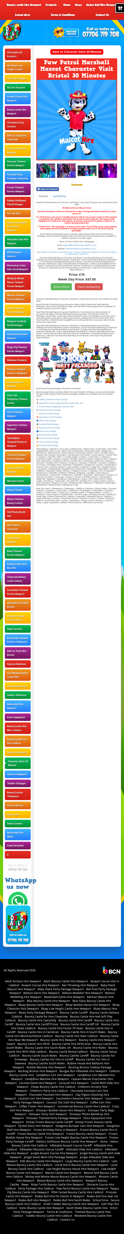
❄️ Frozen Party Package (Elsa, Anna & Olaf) (54, 406)
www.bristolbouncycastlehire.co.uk (81, 248)
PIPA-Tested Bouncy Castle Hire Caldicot (77, 1192)
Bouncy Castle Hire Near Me (17, 566)
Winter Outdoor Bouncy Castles (15, 501)
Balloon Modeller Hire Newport (82, 993)
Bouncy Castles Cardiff (73, 1055)
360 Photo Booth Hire (16, 514)
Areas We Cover (66, 252)
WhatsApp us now (20, 883)
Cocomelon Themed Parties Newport (17, 592)
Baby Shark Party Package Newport (61, 989)
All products (42, 252)
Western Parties (15, 481)
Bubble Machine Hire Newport (46, 1067)
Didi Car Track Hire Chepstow (16, 137)
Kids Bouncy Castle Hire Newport (41, 1161)
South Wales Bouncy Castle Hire (87, 1208)
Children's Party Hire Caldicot (49, 1090)
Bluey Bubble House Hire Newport (87, 1005)
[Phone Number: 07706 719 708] (101, 34)
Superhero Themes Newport (17, 427)
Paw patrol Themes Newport (17, 336)
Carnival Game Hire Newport (37, 1083)
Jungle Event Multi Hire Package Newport (51, 1157)
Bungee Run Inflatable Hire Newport (83, 1071)
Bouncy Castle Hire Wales (89, 1047)
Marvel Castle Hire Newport (63, 1173)
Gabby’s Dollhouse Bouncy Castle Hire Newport (67, 1141)
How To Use (13, 814)
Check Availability (88, 287)
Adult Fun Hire (14, 629)
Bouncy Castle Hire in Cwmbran (38, 1032)
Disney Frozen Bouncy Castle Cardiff (49, 1122)
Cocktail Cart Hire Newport (36, 1098)
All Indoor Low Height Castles (15, 67)
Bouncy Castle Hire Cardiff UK (79, 1024)
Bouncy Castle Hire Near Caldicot (17, 728)
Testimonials (72, 254)
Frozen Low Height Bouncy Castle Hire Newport (76, 1137)
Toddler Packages (16, 783)
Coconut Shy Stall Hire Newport (67, 1102)
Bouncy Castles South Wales (46, 1063)
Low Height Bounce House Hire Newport (72, 1169)
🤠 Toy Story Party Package (47, 438)
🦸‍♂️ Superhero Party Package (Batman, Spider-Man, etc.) (59, 403)
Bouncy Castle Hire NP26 (34, 1044)
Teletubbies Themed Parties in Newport (17, 442)
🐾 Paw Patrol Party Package (48, 410)
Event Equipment (16, 717)
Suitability (59, 196)
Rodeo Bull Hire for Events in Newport (60, 1196)
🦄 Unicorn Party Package (47, 442)
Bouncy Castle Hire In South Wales (83, 1032)
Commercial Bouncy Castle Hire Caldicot (83, 1106)
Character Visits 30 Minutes (18, 763)
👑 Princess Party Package (47, 445)
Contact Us (102, 15)
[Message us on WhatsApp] (18, 901)
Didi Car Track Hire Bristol (16, 653)
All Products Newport (13, 540)
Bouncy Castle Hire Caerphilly (37, 1020)
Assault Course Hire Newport (17, 98)
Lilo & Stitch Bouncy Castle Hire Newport (81, 1165)
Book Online (61, 287)
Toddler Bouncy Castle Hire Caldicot (48, 1215)
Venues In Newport (17, 752)
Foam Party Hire (15, 845)
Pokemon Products (17, 360)
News (78, 5)
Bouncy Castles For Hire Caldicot (17, 741)
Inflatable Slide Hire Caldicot (84, 1149)
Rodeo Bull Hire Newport (101, 5)
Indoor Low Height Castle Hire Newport (17, 226)
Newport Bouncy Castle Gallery (15, 618)
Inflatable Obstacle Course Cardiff (42, 1149)
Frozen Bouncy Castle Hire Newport (40, 1133)
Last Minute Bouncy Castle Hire (17, 675)
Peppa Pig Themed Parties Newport (17, 349)
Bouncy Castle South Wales (39, 1055)
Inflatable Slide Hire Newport (17, 241)
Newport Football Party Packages (16, 323)
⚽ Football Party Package (47, 424)
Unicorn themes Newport (15, 470)
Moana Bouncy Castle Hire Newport (60, 1180)
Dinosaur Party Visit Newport (48, 1114)
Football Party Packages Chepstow (17, 176)
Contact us (83, 254)
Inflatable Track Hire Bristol (17, 605)
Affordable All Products (14, 54)
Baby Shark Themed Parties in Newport (17, 640)
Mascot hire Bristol (90, 252)
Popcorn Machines (16, 664)
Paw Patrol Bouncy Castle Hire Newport (82, 1188)
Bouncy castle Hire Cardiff (75, 1020)
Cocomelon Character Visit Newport (79, 1098)
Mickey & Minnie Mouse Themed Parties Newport (15, 282)
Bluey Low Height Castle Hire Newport (66, 1008)
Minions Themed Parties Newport (15, 297)
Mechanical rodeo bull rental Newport (17, 267)
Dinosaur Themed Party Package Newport (53, 1118)
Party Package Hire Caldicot (36, 1188)
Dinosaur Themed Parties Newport (16, 163)
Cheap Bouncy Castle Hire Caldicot (53, 1087)
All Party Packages (16, 78)
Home (67, 5)
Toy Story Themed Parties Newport (16, 457)
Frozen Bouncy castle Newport (86, 1133)
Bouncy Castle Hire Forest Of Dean (60, 1028)
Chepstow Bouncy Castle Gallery (16, 579)
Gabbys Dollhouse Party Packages (16, 202)
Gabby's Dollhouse (16, 695)
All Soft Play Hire (16, 87)
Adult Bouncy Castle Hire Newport (66, 981)
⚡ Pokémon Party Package (48, 413)
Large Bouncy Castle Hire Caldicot (87, 1161)
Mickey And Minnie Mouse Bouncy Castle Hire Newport (60, 1176)
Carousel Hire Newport (74, 1083)
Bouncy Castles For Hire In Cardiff (51, 1059)
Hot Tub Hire (13, 213)
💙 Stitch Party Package (46, 420)
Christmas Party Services (15, 124)
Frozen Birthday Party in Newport (55, 1130)
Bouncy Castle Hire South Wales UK (48, 1047)
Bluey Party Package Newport (38, 1012)
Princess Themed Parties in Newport (17, 371)
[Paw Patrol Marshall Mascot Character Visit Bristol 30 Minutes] (76, 120)
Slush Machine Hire (17, 686)
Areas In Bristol (15, 805)
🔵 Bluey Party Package (46, 431)
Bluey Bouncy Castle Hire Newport (40, 1005)
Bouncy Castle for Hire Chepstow (46, 1016)
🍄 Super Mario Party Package (49, 417)
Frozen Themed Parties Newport (15, 189)
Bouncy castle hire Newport (24, 5)
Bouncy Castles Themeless (15, 794)
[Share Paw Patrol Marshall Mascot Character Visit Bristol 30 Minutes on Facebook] (76, 189)
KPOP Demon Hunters (14, 254)
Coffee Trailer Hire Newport (37, 1106)
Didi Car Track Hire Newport (16, 150)
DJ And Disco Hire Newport (35, 1126)
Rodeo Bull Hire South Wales (71, 1200)
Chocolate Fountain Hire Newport (51, 1094)
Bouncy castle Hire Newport (16, 111)
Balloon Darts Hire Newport (41, 993)
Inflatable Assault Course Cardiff (71, 1145)
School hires (22, 15)
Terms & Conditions (63, 15)
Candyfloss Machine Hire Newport (47, 1079)
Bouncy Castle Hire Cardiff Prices (37, 1024)
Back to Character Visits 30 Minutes (76, 52)
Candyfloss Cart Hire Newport (55, 1075)
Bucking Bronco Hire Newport (37, 1071)
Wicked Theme (15, 490)
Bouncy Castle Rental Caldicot (68, 1051)
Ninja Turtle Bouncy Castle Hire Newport (57, 1184)
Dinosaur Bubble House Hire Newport (60, 1110)
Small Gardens (14, 823)
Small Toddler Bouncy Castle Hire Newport (71, 1204)
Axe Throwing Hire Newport (80, 985)
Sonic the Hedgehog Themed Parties (17, 399)
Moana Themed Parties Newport (15, 310)
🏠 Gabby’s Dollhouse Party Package (52, 399)
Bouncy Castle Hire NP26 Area (71, 1044)
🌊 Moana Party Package (46, 434)
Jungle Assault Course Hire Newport (54, 1153)
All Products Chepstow (13, 527)
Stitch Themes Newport (15, 414)
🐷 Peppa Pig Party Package (48, 427)
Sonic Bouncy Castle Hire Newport (41, 1208)
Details (43, 196)
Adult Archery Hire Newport (23, 981)
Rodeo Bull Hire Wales (15, 834)
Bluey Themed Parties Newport (15, 553)
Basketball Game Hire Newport (64, 997)
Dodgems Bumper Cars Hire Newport (79, 1126)
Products (51, 5)
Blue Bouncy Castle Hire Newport (48, 1001)
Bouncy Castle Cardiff (73, 1012)
